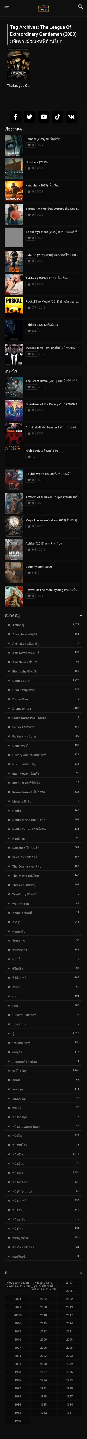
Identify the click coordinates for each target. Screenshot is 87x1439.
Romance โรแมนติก (25, 848)
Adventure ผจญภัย (25, 634)
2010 (17, 1339)
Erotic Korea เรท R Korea (29, 718)
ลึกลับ (16, 1080)
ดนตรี (16, 987)
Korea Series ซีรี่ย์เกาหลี (28, 792)
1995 (17, 1380)
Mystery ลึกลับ (21, 801)
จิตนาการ (18, 941)
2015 (43, 1323)
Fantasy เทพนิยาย (24, 736)
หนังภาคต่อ (19, 1182)
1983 (17, 1412)
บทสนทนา (19, 1024)
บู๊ (13, 1033)
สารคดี (16, 1108)
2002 (69, 1355)
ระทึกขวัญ (19, 1071)
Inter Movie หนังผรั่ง (25, 773)
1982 (43, 1412)
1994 (43, 1380)
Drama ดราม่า (21, 708)
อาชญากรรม (20, 1238)
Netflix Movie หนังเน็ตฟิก (28, 820)
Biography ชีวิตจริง (24, 671)
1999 (69, 1364)
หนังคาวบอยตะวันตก (26, 1126)
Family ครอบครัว (23, 727)
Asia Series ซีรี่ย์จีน (25, 662)
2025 (69, 1290)
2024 (17, 1299)
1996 (69, 1372)
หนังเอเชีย (19, 1219)
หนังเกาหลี (19, 1201)
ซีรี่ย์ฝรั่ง (17, 968)
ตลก (15, 1006)
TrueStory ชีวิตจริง (24, 894)
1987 (69, 1396)
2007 (17, 1347)
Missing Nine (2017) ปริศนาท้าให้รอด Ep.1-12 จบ (43, 1285)
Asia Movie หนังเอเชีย (26, 653)
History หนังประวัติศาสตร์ (29, 755)
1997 (43, 1372)
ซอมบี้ (16, 959)
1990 (69, 1388)
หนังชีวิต (17, 1154)
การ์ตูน (16, 922)
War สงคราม (20, 903)
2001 (17, 1364)
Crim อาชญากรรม (24, 690)
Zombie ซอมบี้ (22, 913)
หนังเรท (17, 1210)
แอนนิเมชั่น (19, 1256)
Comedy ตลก (21, 680)
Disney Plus (20, 699)
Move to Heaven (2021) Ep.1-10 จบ (18, 1284)
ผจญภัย (17, 1052)
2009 (43, 1339)
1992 (17, 1388)
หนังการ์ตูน (19, 1117)
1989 (17, 1396)
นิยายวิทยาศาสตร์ (24, 1015)
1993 (69, 1380)
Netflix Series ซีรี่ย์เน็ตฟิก (29, 829)
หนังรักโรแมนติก (23, 1191)
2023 (43, 1299)
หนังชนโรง (19, 1145)
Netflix (16, 810)
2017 (69, 1315)
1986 (17, 1404)
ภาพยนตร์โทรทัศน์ (24, 1061)
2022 (69, 1299)
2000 (43, 1364)
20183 (17, 1315)
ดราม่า (16, 996)
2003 (43, 1355)
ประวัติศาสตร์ (21, 1043)
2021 (17, 1307)
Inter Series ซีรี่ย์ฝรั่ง (26, 783)
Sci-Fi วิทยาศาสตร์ (24, 857)
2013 (17, 1331)
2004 (17, 1355)
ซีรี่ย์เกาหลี (19, 978)
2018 (43, 1315)
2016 (17, 1323)
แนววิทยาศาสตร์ (23, 1247)
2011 (69, 1331)
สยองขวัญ (19, 1098)
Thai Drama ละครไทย (26, 866)
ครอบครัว (18, 931)
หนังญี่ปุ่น (18, 1163)
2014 (69, 1323)
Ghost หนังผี (20, 745)
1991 (43, 1388)
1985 (43, 1404)
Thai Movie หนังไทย (25, 876)
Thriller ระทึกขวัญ (24, 885)
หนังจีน (17, 1136)
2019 (69, 1307)
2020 (43, 1307)
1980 (17, 1421)
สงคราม (17, 1089)
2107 (69, 1282)
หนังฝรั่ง (17, 1173)
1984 (69, 1404)
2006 (43, 1347)
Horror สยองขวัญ (23, 764)
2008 (69, 1339)
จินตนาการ (19, 950)
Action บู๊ (18, 625)
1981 (69, 1412)
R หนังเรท (18, 838)
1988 (43, 1396)
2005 (69, 1347)
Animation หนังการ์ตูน (26, 643)
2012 (43, 1331)
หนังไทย (17, 1228)
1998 (17, 1372)
